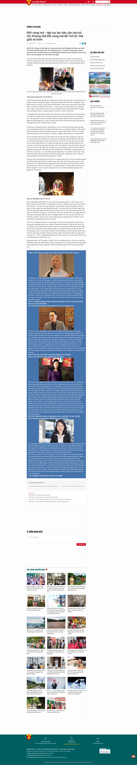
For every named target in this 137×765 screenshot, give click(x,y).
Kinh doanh (107, 5)
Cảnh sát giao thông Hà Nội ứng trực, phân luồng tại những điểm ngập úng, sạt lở (76, 588)
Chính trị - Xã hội (47, 5)
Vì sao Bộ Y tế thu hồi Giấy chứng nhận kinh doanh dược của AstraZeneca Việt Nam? (77, 692)
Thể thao (93, 5)
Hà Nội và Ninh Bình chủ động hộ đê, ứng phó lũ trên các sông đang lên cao (56, 631)
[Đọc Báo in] (93, 1)
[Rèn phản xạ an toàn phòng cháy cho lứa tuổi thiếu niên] (56, 703)
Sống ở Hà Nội (99, 5)
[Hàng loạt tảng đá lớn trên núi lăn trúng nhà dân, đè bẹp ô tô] (36, 703)
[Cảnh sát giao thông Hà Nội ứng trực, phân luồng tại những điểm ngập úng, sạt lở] (77, 579)
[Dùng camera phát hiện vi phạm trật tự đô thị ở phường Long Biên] (36, 643)
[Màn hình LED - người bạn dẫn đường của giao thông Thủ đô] (36, 623)
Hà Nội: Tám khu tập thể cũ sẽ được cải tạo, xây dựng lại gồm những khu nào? (98, 122)
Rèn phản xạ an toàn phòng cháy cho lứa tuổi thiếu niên (56, 711)
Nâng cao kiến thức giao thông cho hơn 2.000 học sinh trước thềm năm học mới (35, 588)
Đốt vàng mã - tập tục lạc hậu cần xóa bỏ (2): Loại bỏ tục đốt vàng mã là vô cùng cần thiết (50, 499)
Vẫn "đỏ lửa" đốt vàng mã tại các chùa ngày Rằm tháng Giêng (43, 497)
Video (65, 5)
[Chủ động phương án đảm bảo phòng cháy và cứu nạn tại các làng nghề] (56, 643)
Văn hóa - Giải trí (85, 5)
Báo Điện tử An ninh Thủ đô (29, 2)
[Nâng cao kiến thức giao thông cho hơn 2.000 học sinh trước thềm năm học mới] (36, 579)
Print (85, 43)
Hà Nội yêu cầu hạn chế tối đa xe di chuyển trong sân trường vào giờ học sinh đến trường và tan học (56, 589)
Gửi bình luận (81, 544)
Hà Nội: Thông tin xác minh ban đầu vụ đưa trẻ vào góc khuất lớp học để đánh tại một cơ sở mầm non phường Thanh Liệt (56, 611)
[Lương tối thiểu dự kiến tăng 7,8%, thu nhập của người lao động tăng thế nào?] (77, 663)
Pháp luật (60, 5)
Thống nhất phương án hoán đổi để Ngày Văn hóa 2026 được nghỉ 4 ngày (98, 140)
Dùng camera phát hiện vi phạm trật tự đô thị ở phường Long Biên (35, 652)
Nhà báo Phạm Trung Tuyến (97, 65)
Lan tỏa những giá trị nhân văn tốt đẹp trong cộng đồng (35, 609)
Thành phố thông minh (74, 5)
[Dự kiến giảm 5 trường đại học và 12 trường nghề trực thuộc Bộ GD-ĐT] (77, 643)
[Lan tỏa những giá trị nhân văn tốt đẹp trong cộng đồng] (36, 601)
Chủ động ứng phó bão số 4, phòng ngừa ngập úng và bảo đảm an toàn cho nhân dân (35, 692)
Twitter (82, 43)
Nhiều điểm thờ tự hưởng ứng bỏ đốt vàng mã (39, 495)
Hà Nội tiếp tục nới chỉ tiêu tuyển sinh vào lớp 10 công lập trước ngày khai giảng (35, 672)
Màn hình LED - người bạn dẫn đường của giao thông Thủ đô (35, 631)
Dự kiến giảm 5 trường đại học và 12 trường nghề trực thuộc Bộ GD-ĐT (77, 652)
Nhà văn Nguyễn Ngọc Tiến (97, 59)
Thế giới (55, 5)
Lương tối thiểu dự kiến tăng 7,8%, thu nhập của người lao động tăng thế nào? (75, 672)
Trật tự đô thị (38, 5)
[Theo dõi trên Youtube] (89, 2)
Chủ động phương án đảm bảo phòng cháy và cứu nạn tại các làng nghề (55, 652)
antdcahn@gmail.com (98, 743)
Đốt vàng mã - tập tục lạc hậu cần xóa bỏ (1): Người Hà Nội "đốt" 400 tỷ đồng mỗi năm (49, 501)
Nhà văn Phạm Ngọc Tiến (97, 68)
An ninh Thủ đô (39, 2)
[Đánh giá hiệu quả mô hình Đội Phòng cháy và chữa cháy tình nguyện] (77, 623)
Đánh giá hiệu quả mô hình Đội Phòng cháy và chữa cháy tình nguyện (76, 631)
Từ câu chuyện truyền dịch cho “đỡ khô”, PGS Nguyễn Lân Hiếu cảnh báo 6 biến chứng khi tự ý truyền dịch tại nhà (97, 131)
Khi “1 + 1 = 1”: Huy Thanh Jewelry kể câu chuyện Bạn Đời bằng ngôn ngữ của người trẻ (56, 692)
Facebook (80, 43)
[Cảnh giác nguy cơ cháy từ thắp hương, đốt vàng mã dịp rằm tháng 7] (77, 601)
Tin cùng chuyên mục (36, 570)
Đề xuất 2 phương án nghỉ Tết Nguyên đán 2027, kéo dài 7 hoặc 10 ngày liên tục (97, 114)
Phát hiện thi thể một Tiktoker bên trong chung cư (97, 107)
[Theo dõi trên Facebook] (86, 2)
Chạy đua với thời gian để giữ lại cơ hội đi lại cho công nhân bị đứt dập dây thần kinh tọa (56, 672)
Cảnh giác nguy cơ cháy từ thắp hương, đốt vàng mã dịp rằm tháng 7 (76, 610)
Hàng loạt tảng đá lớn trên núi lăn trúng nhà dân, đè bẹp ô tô (36, 711)
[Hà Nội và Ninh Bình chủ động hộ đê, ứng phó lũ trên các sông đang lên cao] (56, 623)
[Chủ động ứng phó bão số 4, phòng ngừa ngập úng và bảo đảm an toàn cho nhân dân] (36, 683)
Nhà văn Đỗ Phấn (94, 57)
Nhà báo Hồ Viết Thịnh (96, 62)
